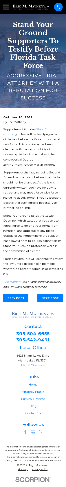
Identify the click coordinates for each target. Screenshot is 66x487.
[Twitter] (41, 432)
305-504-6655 (33, 334)
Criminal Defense (33, 399)
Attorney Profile (33, 392)
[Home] (31, 7)
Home (33, 384)
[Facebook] (25, 432)
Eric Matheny (12, 281)
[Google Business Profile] (33, 432)
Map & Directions (33, 365)
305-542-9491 (33, 340)
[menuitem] (23, 470)
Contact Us (33, 413)
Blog (33, 406)
